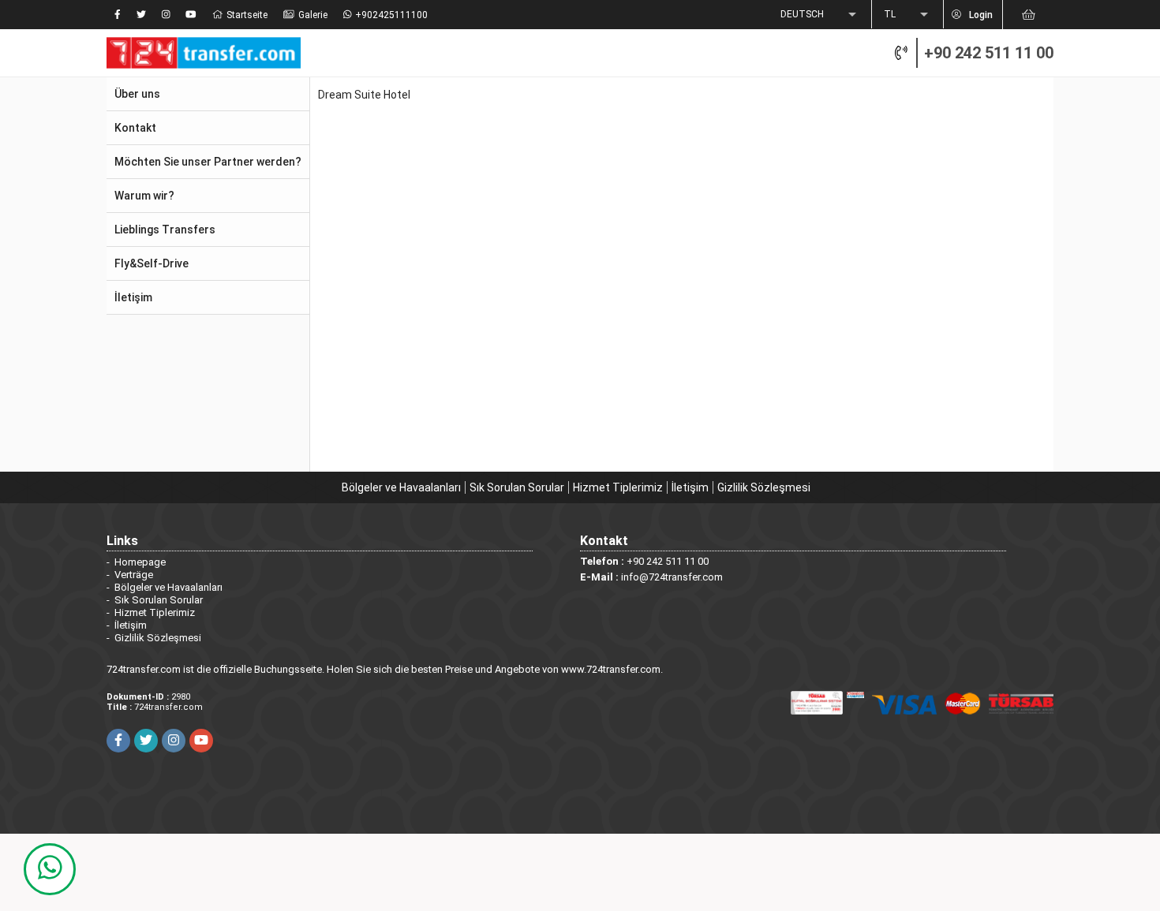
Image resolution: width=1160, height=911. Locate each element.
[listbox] (819, 15)
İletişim (690, 487)
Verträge (133, 575)
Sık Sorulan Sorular (517, 487)
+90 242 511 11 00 (988, 53)
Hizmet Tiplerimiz (618, 487)
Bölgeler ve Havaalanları (401, 487)
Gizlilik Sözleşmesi (763, 487)
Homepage (140, 562)
